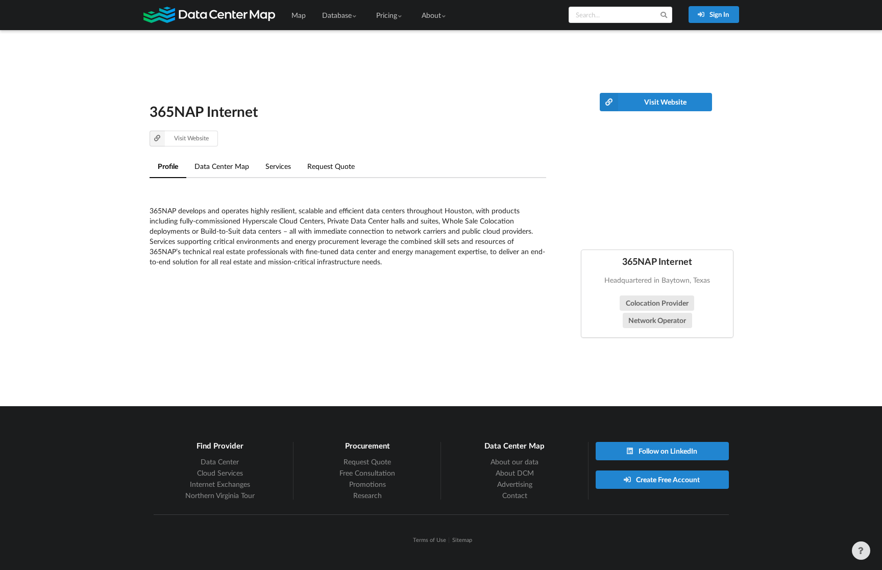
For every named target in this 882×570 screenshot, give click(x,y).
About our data (514, 461)
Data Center (220, 461)
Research (367, 495)
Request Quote (331, 166)
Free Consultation (367, 472)
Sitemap (462, 539)
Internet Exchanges (220, 484)
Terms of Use (429, 539)
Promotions (367, 484)
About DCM (515, 472)
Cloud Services (220, 472)
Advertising (514, 484)
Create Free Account (667, 479)
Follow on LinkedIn (667, 451)
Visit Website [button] (191, 138)
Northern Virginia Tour (220, 495)
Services (278, 166)
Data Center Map (221, 166)
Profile (168, 166)
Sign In (718, 14)
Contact (514, 495)
